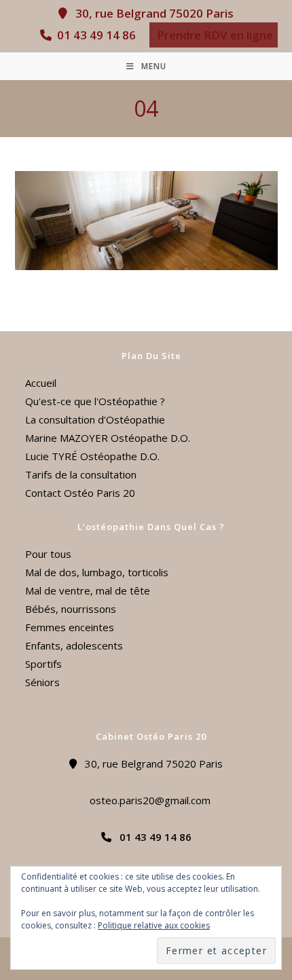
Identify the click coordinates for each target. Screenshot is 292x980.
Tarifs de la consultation (80, 474)
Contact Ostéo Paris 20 (80, 493)
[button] (213, 35)
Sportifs (43, 664)
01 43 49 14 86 (95, 35)
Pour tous (48, 554)
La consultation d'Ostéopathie (95, 419)
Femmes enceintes (69, 627)
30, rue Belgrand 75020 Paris (150, 13)
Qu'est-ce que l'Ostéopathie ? (95, 401)
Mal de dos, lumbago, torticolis (96, 572)
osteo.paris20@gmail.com (146, 800)
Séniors (42, 682)
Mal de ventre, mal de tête (87, 590)
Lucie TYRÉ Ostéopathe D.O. (92, 456)
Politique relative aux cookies (154, 925)
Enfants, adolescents (74, 645)
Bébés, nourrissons (70, 609)
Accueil (40, 383)
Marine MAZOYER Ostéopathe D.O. (107, 438)
